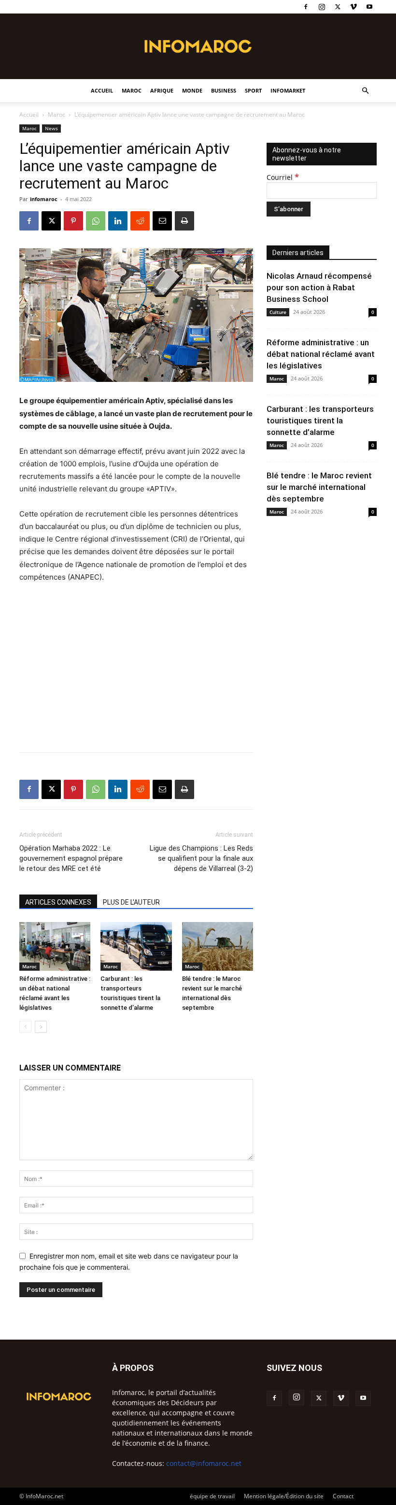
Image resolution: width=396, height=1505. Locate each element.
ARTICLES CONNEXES (58, 902)
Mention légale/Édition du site (284, 1496)
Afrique (161, 90)
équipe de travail (212, 1496)
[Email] (162, 220)
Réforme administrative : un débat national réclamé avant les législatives (321, 354)
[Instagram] (321, 7)
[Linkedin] (117, 220)
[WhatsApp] (95, 220)
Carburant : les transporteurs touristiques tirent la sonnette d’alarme (320, 420)
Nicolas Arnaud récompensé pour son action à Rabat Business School (319, 287)
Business (223, 90)
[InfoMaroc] (198, 46)
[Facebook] (305, 7)
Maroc (131, 90)
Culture (277, 312)
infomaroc (43, 199)
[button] (365, 90)
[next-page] (41, 1027)
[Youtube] (369, 7)
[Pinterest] (73, 220)
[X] (337, 7)
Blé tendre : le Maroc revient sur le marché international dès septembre (319, 487)
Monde (192, 90)
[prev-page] (25, 1027)
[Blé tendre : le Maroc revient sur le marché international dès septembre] (217, 946)
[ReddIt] (140, 220)
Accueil (102, 90)
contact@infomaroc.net (203, 1463)
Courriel (283, 177)
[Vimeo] (353, 7)
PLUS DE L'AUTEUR (131, 902)
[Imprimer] (184, 220)
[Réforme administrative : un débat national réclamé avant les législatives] (54, 946)
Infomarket (287, 90)
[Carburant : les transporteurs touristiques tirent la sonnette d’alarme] (135, 946)
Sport (253, 90)
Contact (343, 1496)
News (51, 128)
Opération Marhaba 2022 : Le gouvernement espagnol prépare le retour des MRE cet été (71, 858)
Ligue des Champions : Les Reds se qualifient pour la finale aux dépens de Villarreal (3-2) (201, 858)
